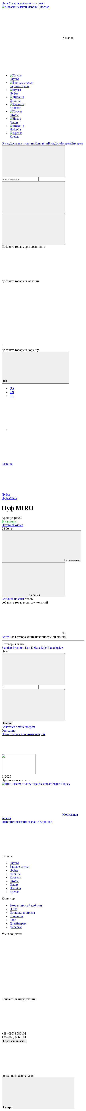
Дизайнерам (62, 143)
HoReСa (15, 888)
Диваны (15, 873)
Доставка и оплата (22, 143)
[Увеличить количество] (33, 705)
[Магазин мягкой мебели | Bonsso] (19, 773)
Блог (51, 143)
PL (11, 395)
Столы (14, 881)
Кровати (15, 877)
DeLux (36, 647)
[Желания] (43, 264)
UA (12, 388)
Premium (19, 647)
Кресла (14, 891)
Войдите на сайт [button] (13, 599)
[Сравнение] (33, 229)
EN (12, 392)
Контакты (41, 143)
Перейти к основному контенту (23, 3)
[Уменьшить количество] (33, 669)
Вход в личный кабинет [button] (26, 905)
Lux (28, 647)
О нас (5, 143)
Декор (14, 884)
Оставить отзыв (12, 525)
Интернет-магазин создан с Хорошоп (27, 821)
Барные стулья (19, 866)
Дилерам (77, 143)
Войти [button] (6, 637)
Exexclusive (55, 647)
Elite (44, 647)
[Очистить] (33, 197)
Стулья (14, 863)
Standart (7, 647)
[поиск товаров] (33, 161)
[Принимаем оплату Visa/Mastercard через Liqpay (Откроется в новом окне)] (36, 783)
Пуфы (14, 870)
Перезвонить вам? (14, 1041)
